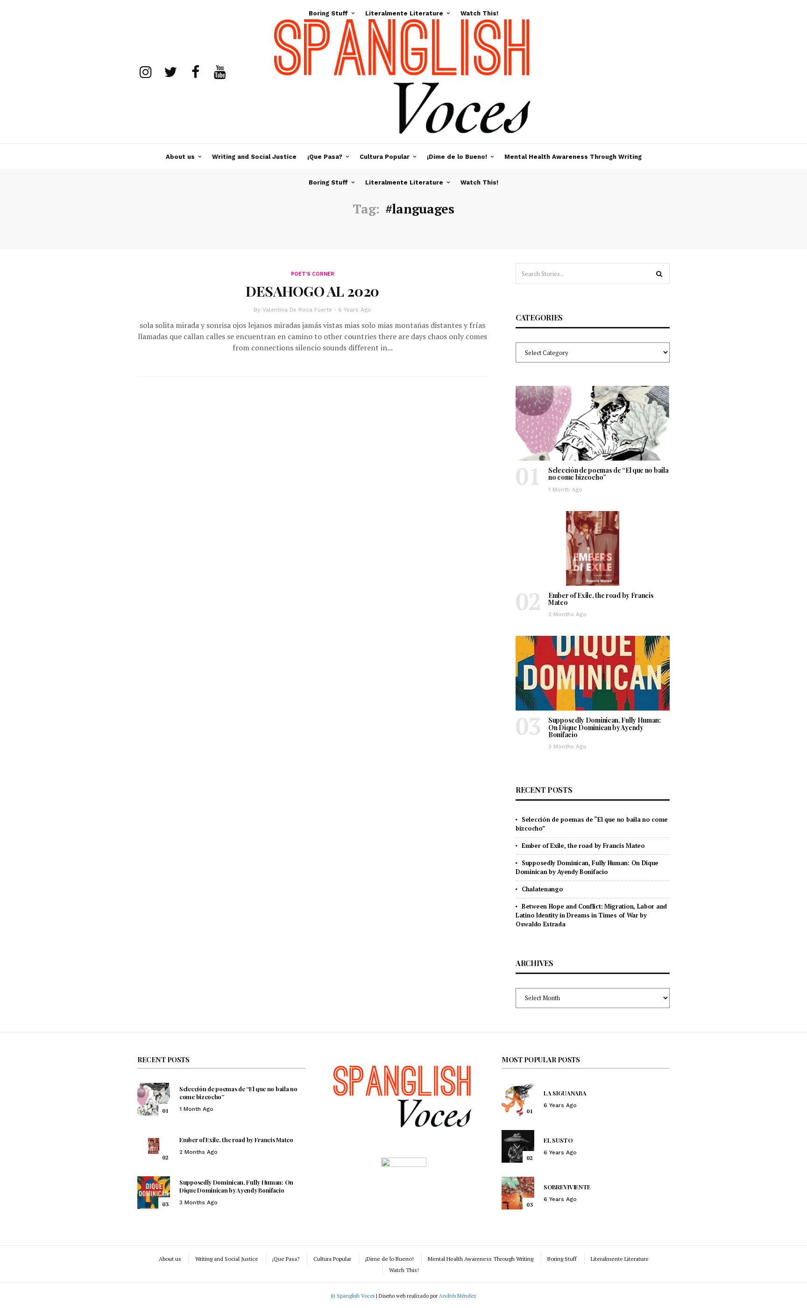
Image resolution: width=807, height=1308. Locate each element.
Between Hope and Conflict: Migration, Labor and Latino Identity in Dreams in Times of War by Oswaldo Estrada (591, 915)
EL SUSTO (558, 1140)
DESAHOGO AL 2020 (312, 291)
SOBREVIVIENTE (567, 1187)
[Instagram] (146, 72)
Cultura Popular (385, 156)
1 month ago (565, 489)
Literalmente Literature (404, 182)
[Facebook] (195, 72)
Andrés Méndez (457, 1296)
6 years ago (354, 309)
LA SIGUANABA (565, 1093)
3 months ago (567, 746)
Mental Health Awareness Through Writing (573, 156)
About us (180, 156)
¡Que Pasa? (324, 156)
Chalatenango (542, 889)
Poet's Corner (312, 274)
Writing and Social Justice (254, 156)
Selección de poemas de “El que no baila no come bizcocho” (608, 474)
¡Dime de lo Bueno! (457, 156)
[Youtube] (220, 72)
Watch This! (479, 182)
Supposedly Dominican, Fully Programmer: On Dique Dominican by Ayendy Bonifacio (604, 727)
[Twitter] (170, 72)
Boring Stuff (328, 182)
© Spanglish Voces (353, 1296)
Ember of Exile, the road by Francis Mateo (601, 599)
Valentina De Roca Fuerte (297, 309)
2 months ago (567, 614)
